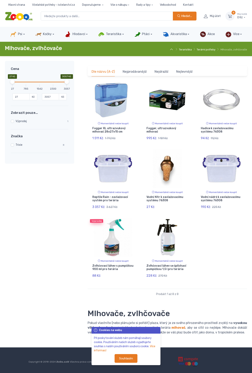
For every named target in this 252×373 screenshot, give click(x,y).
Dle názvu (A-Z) (103, 71)
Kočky (47, 34)
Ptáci (145, 34)
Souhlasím (126, 358)
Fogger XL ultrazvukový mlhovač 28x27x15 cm (109, 130)
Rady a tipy (143, 4)
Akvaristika (178, 34)
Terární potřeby (206, 49)
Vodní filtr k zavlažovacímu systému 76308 (164, 198)
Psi (19, 34)
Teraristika (113, 34)
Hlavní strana (16, 4)
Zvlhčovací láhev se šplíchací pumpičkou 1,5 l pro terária (166, 267)
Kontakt (188, 4)
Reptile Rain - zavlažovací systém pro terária (110, 198)
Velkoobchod (168, 4)
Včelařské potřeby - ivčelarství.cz (53, 4)
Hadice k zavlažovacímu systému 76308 (217, 130)
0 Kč (242, 16)
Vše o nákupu (118, 4)
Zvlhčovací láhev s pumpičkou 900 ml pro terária (112, 267)
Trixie (19, 145)
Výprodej (21, 121)
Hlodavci (78, 34)
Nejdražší (161, 71)
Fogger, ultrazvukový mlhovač (161, 130)
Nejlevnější (184, 71)
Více (235, 34)
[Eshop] (172, 49)
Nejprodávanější (135, 71)
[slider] (12, 82)
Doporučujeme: (91, 4)
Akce (211, 34)
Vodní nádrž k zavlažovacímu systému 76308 (220, 198)
